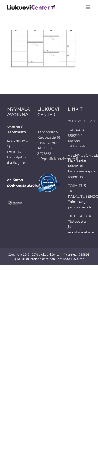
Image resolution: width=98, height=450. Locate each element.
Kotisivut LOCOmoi (71, 259)
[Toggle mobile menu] (88, 7)
